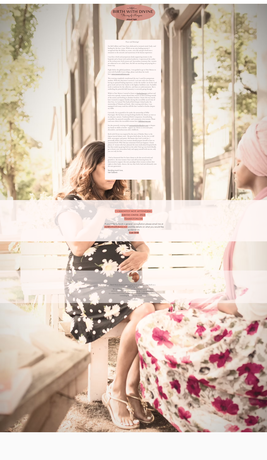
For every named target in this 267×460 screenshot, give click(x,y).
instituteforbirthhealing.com (138, 125)
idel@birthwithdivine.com (116, 227)
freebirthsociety (142, 93)
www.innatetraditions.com (120, 74)
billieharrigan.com (144, 121)
